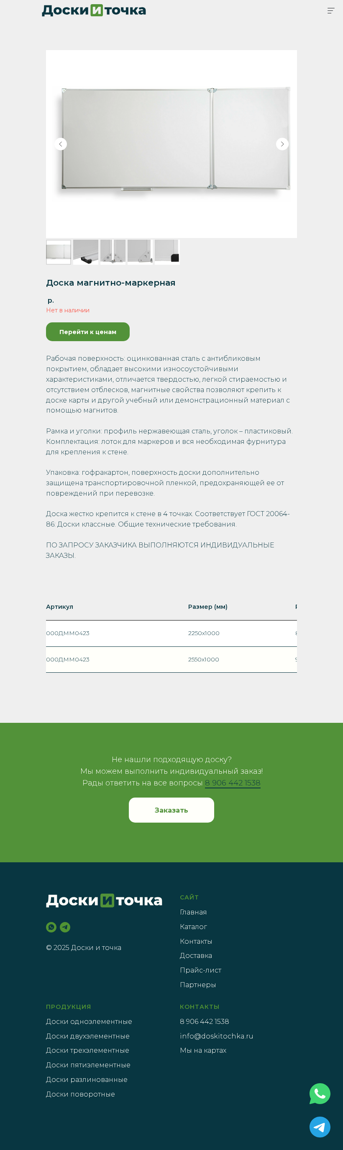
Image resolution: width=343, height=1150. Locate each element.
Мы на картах (203, 1050)
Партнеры (198, 985)
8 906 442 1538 (233, 783)
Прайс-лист (200, 970)
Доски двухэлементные (88, 1036)
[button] (171, 810)
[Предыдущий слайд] (60, 144)
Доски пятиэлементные (88, 1065)
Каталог (193, 927)
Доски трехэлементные (87, 1050)
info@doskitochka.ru (216, 1036)
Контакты (196, 941)
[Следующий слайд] (282, 144)
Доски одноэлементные (89, 1022)
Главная (193, 912)
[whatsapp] (51, 927)
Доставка (196, 956)
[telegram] (65, 927)
